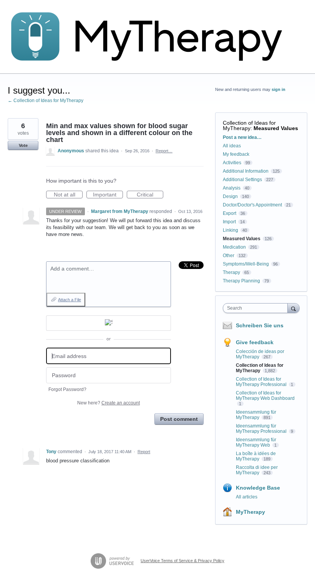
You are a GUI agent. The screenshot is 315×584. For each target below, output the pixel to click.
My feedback (236, 154)
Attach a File (69, 299)
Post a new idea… (242, 137)
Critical (150, 194)
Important (108, 194)
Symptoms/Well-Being (246, 264)
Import (229, 221)
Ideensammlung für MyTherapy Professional (262, 428)
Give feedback (255, 342)
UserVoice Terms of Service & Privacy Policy (182, 560)
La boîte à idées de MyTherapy (256, 456)
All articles (246, 497)
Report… (164, 150)
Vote (23, 145)
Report (144, 451)
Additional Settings (242, 179)
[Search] (293, 308)
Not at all (68, 194)
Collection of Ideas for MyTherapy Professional (262, 381)
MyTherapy (250, 512)
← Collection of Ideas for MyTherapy (45, 100)
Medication (234, 247)
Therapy (231, 272)
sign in (278, 89)
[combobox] (257, 308)
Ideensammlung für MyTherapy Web (256, 442)
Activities (232, 162)
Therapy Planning (241, 281)
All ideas (232, 145)
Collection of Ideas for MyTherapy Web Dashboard (265, 395)
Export (229, 213)
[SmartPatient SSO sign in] (108, 323)
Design (230, 196)
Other (228, 255)
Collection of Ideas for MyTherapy (249, 125)
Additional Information (246, 171)
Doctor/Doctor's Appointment (252, 205)
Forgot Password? (67, 389)
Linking (230, 230)
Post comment (179, 419)
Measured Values (276, 128)
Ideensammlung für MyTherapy (256, 414)
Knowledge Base (258, 488)
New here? (108, 403)
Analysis (231, 188)
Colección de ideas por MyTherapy (260, 354)
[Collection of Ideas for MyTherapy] (152, 37)
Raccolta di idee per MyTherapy (257, 470)
